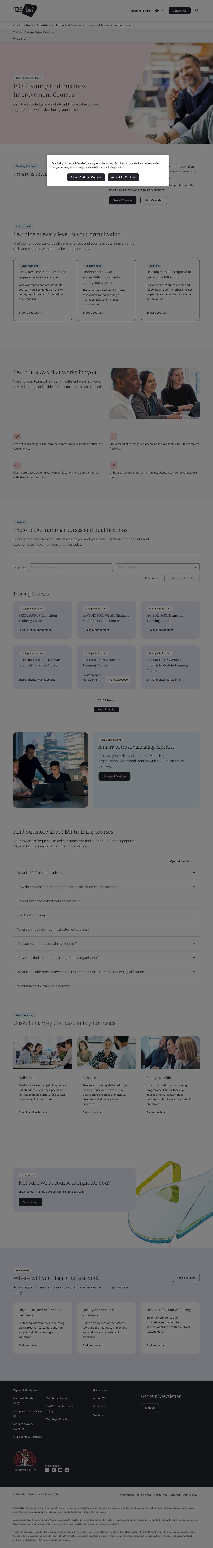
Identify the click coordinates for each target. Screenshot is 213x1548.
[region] (108, 170)
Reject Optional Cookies (86, 177)
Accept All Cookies (123, 177)
